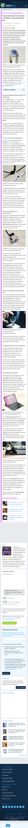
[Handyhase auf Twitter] (12, 807)
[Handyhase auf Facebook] (15, 807)
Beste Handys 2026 (7, 778)
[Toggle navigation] (26, 6)
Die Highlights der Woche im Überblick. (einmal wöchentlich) (15, 647)
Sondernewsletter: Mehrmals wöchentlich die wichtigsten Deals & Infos (14, 652)
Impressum (13, 812)
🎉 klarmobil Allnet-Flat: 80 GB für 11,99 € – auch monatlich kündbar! (16, 744)
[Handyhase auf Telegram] (6, 807)
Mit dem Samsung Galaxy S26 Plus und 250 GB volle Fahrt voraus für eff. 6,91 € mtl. (16, 751)
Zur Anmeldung (21, 687)
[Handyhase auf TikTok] (23, 807)
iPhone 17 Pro (6, 786)
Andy (3, 545)
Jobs (26, 2)
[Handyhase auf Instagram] (17, 807)
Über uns (7, 812)
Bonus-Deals (20, 2)
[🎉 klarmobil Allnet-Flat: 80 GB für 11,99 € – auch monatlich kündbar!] (4, 744)
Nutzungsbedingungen (8, 619)
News (10, 9)
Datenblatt (16, 99)
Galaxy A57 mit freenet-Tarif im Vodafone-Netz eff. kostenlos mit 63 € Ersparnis (16, 724)
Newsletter (14, 2)
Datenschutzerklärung (10, 617)
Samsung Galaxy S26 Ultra (9, 795)
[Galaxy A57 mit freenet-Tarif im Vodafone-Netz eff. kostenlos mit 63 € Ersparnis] (4, 725)
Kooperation (12, 816)
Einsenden (6, 673)
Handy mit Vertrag (7, 772)
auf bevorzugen (7, 28)
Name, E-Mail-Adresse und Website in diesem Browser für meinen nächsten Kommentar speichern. (14, 610)
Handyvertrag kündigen (8, 781)
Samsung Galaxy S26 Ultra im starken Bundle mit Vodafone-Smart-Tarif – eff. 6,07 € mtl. (16, 738)
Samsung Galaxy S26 (7, 792)
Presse (6, 816)
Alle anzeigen (22, 755)
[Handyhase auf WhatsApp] (9, 807)
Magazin (6, 9)
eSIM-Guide (5, 775)
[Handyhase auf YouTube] (20, 807)
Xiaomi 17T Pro (6, 798)
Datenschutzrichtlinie (10, 669)
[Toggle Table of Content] (22, 90)
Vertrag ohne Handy (7, 769)
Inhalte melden (20, 814)
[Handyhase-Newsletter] (3, 807)
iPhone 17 (4, 789)
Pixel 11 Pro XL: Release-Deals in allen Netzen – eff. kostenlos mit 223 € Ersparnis (16, 731)
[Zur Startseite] (1, 9)
